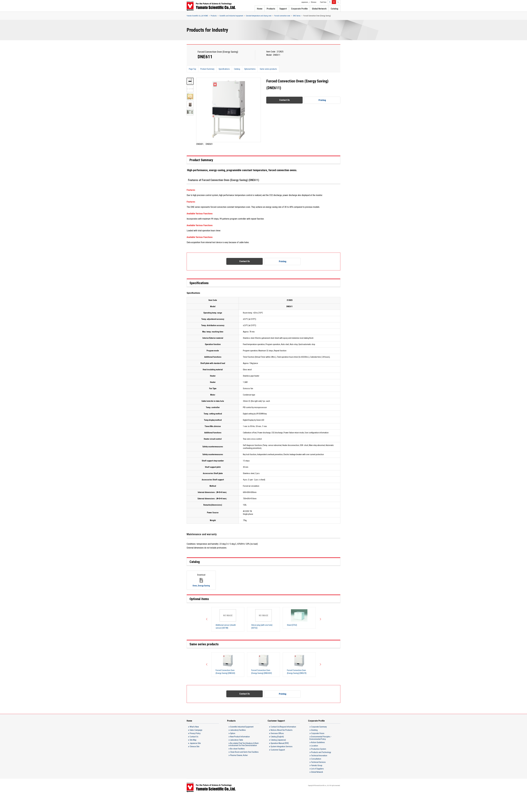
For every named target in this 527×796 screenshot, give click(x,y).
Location (314, 746)
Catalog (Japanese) (278, 740)
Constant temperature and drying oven (258, 16)
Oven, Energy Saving (201, 580)
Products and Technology (321, 752)
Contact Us (284, 100)
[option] (228, 112)
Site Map (193, 740)
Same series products (268, 69)
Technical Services (318, 762)
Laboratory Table (236, 740)
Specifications (224, 69)
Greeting (314, 730)
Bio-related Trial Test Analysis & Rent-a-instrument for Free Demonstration (244, 744)
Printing (322, 100)
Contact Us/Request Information (283, 727)
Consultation (316, 759)
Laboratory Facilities (238, 730)
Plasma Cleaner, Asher (239, 755)
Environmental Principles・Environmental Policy (320, 738)
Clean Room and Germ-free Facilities (244, 752)
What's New (194, 727)
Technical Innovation (319, 755)
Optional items (250, 69)
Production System (318, 749)
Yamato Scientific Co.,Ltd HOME (197, 16)
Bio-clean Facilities (237, 749)
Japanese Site (195, 743)
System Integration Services (281, 746)
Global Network (319, 8)
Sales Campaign (196, 730)
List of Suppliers (317, 769)
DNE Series (297, 16)
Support (283, 8)
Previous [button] (207, 619)
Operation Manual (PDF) (280, 743)
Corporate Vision (317, 733)
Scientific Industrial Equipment (241, 727)
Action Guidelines (318, 742)
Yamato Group (316, 765)
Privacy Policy (195, 733)
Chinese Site (194, 746)
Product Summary (207, 69)
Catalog (334, 8)
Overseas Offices (277, 733)
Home (259, 8)
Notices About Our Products (281, 730)
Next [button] (319, 619)
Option (232, 733)
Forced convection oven (282, 16)
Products (271, 8)
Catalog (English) (277, 737)
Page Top (192, 69)
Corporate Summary (319, 727)
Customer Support (278, 750)
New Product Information (240, 737)
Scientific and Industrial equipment (231, 16)
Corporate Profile (299, 8)
